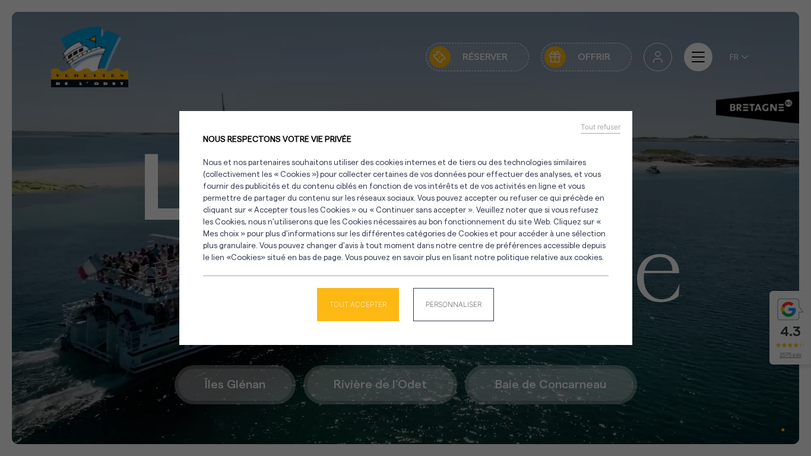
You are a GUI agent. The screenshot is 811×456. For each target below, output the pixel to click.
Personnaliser (453, 304)
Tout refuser (600, 127)
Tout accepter (358, 304)
